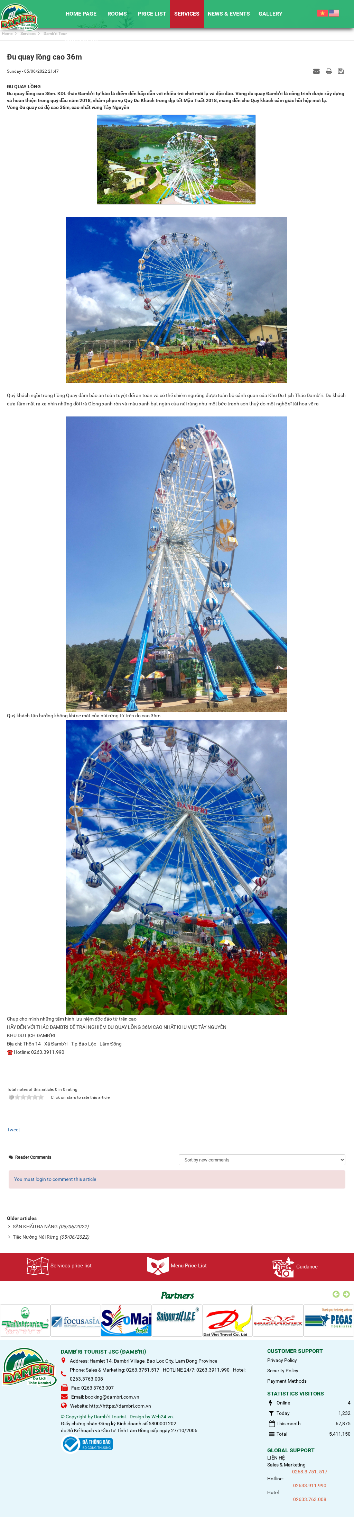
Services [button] (186, 13)
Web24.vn (162, 1416)
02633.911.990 (309, 1485)
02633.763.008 (309, 1499)
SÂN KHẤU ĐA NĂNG (35, 1226)
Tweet (13, 1129)
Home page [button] (81, 13)
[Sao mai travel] (126, 1320)
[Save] (341, 71)
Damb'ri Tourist (110, 1416)
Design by (140, 1416)
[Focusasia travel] (75, 1320)
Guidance (307, 1267)
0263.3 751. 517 (309, 1471)
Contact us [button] (81, 41)
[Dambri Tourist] (19, 17)
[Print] (330, 71)
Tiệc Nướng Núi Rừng (35, 1237)
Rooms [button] (117, 13)
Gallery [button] (270, 13)
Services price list (71, 1266)
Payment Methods (287, 1381)
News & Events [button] (229, 13)
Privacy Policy (282, 1360)
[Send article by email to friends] (317, 71)
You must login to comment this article (55, 1179)
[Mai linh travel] (25, 1320)
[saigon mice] (177, 1320)
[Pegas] (329, 1320)
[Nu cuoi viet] (278, 1320)
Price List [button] (152, 13)
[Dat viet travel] (227, 1320)
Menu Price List (189, 1266)
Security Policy (282, 1370)
